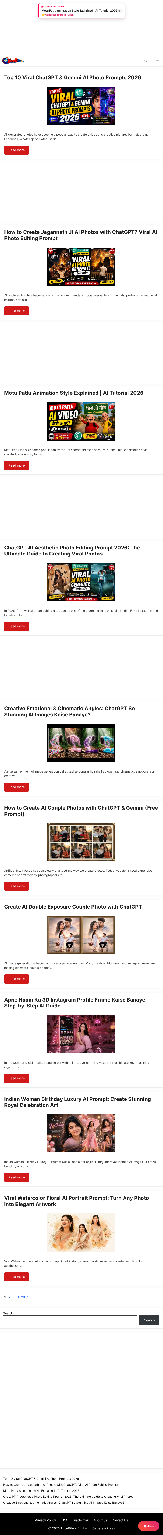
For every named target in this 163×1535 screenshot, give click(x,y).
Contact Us (120, 1520)
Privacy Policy (45, 1520)
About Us (100, 1520)
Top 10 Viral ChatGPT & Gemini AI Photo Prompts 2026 (72, 77)
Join (150, 1526)
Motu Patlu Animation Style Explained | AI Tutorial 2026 (73, 393)
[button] (145, 60)
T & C (64, 1520)
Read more (16, 150)
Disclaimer (81, 1520)
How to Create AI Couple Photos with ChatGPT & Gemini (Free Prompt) (81, 811)
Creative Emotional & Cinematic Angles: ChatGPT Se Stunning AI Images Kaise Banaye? (69, 711)
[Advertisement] (32, 26)
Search (8, 1313)
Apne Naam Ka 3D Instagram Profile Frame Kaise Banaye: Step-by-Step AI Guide (75, 1003)
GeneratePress (103, 1528)
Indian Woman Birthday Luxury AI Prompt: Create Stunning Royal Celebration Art (77, 1102)
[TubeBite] (13, 60)
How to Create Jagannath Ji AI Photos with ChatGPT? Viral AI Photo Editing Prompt (80, 235)
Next (23, 1297)
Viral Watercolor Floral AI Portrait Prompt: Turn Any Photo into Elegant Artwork (76, 1201)
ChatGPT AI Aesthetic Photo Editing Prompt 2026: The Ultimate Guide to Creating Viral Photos (72, 551)
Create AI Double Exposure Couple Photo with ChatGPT (73, 907)
